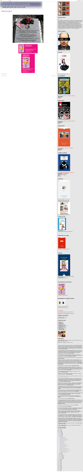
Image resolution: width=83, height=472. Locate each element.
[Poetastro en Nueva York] (63, 452)
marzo (61, 434)
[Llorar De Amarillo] (62, 438)
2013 (60, 459)
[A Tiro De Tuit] (62, 441)
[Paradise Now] (62, 442)
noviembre (61, 457)
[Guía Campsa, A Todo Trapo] (64, 451)
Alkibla (59, 172)
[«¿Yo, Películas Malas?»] (63, 445)
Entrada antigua (53, 75)
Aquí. (74, 313)
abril (60, 435)
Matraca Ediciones (61, 95)
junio (60, 453)
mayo (61, 436)
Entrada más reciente (4, 75)
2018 (60, 463)
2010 (60, 430)
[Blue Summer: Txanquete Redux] (64, 448)
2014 (60, 460)
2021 (60, 466)
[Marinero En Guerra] (62, 444)
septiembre (61, 455)
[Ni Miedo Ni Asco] (62, 443)
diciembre (61, 458)
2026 (60, 470)
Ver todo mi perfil (60, 29)
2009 (60, 429)
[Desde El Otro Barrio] (6, 11)
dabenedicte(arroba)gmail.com (62, 318)
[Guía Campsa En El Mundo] (64, 446)
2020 (60, 465)
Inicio (29, 75)
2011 (60, 431)
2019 (60, 464)
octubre (61, 456)
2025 (60, 469)
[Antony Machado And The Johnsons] (65, 450)
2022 (60, 467)
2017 (60, 462)
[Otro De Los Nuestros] (63, 449)
